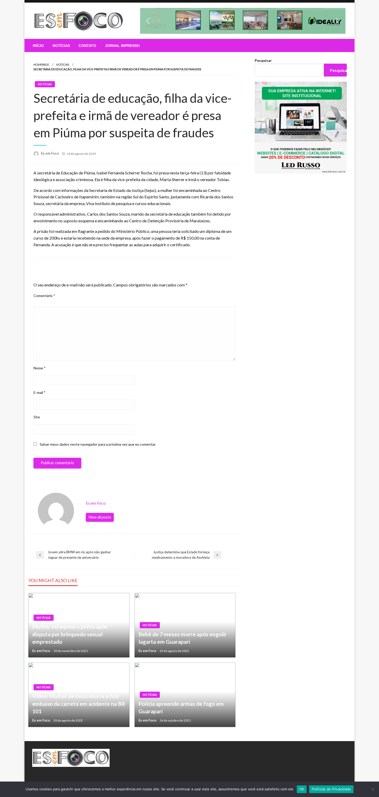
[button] (242, 21)
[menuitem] (38, 45)
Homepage (41, 64)
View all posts (99, 517)
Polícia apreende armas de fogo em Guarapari (181, 707)
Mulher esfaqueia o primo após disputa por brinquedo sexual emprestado (70, 634)
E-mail (40, 392)
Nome (40, 368)
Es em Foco (50, 153)
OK (301, 789)
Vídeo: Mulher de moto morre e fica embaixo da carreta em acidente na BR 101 (78, 703)
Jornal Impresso (122, 46)
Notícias (61, 46)
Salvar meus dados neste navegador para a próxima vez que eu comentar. (98, 444)
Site (37, 417)
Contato (87, 46)
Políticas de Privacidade (331, 789)
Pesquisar (263, 60)
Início (38, 46)
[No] (372, 789)
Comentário (44, 295)
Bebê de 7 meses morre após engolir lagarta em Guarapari (182, 638)
